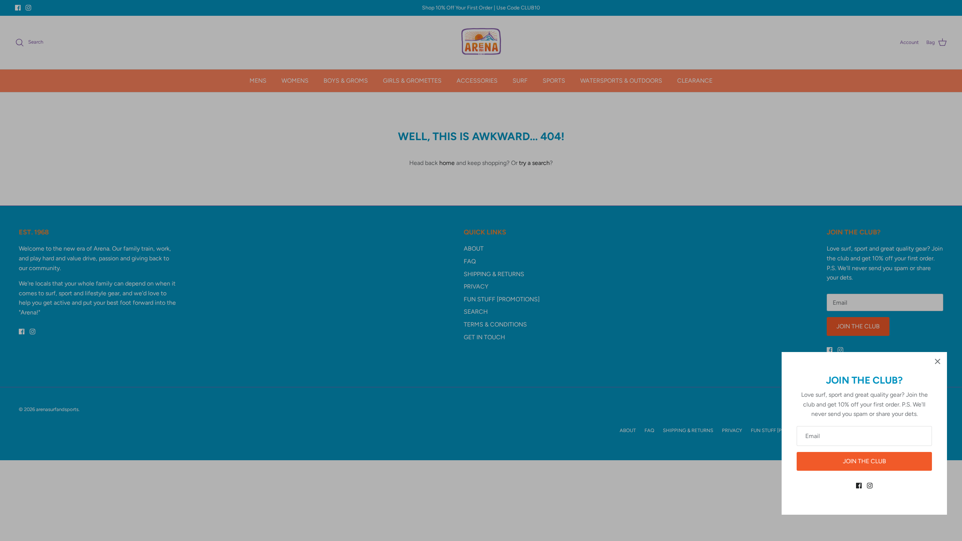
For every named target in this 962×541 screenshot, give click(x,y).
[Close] (937, 361)
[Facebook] (859, 485)
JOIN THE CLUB (864, 461)
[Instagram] (870, 485)
